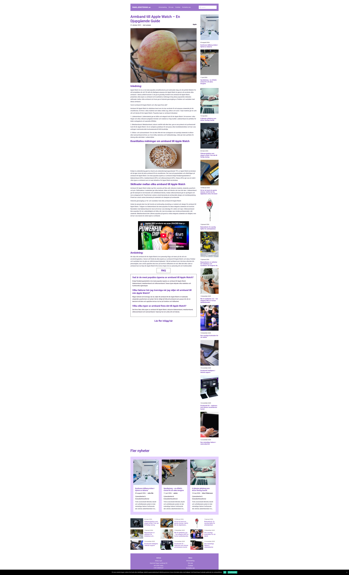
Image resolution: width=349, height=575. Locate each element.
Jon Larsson (147, 25)
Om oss (171, 7)
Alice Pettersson (207, 493)
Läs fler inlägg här (163, 321)
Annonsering (163, 7)
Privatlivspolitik (232, 572)
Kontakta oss (186, 7)
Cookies (177, 7)
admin (176, 493)
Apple (195, 24)
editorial (146, 499)
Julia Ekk (150, 493)
